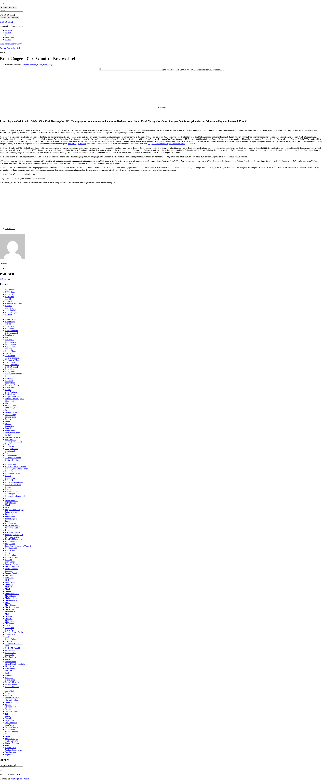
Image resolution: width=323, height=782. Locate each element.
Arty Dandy (10, 321)
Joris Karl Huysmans (13, 539)
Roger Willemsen (12, 682)
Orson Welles (10, 639)
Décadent (9, 378)
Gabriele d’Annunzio (13, 442)
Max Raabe (9, 609)
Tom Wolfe (9, 725)
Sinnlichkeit (10, 702)
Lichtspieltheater (11, 569)
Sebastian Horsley (12, 698)
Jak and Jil (9, 514)
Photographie (10, 662)
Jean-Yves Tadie (11, 528)
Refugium (9, 677)
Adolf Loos (9, 299)
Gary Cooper (10, 444)
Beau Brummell (11, 331)
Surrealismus (10, 718)
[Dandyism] (5, 279)
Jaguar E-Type (11, 512)
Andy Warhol (10, 310)
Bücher (8, 33)
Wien (7, 745)
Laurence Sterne (11, 564)
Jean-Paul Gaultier (12, 525)
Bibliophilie (9, 340)
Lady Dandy (10, 562)
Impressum (9, 37)
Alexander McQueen (13, 303)
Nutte (7, 637)
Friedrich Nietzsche (13, 437)
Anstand (33, 65)
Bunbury (8, 349)
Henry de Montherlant (14, 482)
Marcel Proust (10, 596)
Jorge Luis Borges (12, 537)
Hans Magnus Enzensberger (16, 469)
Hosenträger (10, 494)
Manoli (8, 591)
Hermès (8, 487)
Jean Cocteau (10, 523)
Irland (7, 505)
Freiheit (8, 435)
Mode (7, 614)
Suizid (7, 716)
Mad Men (9, 584)
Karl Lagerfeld (11, 548)
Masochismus (10, 605)
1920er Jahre (10, 290)
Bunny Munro (10, 351)
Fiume (7, 421)
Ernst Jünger (48, 65)
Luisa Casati (10, 582)
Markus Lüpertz (11, 598)
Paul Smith (9, 655)
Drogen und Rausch (13, 396)
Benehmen (9, 335)
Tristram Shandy (11, 727)
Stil (6, 714)
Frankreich (9, 426)
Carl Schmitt (10, 229)
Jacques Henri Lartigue (14, 510)
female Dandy (10, 415)
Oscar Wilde (10, 641)
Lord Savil (9, 578)
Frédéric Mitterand (12, 433)
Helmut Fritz (10, 478)
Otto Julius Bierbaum (13, 643)
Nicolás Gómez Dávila (14, 632)
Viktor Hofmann (11, 732)
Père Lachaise (10, 657)
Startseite (8, 30)
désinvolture (10, 383)
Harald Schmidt (11, 471)
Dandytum (9, 35)
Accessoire (9, 297)
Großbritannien (11, 455)
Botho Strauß (10, 344)
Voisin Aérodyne (11, 738)
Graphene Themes (21, 779)
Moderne (8, 616)
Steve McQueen (11, 711)
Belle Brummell (11, 333)
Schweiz (8, 695)
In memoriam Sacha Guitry (11, 44)
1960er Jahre (10, 292)
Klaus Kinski (10, 550)
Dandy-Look (10, 371)
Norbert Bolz (10, 634)
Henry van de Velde (13, 485)
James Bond (10, 516)
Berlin (39, 65)
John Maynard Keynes (14, 535)
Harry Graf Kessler (12, 473)
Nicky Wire (9, 630)
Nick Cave (9, 628)
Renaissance (10, 680)
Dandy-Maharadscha (13, 374)
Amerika (8, 306)
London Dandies (11, 573)
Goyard (8, 453)
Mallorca (8, 587)
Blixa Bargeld (10, 342)
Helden (8, 476)
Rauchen (8, 675)
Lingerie (8, 571)
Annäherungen (11, 312)
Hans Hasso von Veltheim (15, 466)
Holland (8, 489)
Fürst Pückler (10, 439)
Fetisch (8, 419)
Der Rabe (9, 380)
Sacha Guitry (10, 691)
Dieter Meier (10, 387)
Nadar (7, 625)
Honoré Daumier (12, 491)
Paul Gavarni (10, 653)
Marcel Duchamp (12, 594)
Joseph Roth (10, 544)
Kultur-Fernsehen (12, 557)
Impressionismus (11, 500)
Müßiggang (9, 623)
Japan (7, 521)
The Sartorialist (11, 723)
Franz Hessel (10, 428)
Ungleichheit (10, 729)
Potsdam (8, 671)
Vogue (7, 736)
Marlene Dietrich (12, 600)
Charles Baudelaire (12, 358)
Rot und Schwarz (12, 687)
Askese (8, 324)
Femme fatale (10, 417)
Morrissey (9, 618)
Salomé (8, 693)
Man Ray (8, 589)
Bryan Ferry (10, 346)
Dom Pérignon (11, 392)
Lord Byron (10, 575)
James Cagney (11, 519)
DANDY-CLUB (7, 22)
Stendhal (8, 709)
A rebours (25, 65)
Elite (7, 403)
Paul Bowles (10, 650)
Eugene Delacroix (12, 412)
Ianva (7, 498)
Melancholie (10, 612)
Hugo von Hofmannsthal (15, 496)
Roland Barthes (11, 684)
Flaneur (8, 424)
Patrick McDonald (12, 648)
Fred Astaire (10, 430)
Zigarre (8, 754)
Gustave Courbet (12, 460)
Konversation (10, 555)
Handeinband (10, 464)
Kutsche (8, 559)
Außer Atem (10, 326)
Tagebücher (9, 720)
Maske (7, 603)
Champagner (10, 356)
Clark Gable (10, 362)
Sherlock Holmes (12, 700)
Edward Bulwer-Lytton (14, 399)
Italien (7, 507)
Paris (7, 646)
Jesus (7, 530)
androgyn (9, 308)
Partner (8, 39)
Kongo (8, 553)
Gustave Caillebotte (13, 458)
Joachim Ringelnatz (13, 532)
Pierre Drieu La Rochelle (15, 664)
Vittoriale (8, 734)
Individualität (10, 503)
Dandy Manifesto (12, 365)
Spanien (8, 704)
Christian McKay (12, 360)
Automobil (9, 328)
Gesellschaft (10, 451)
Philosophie (9, 659)
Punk (7, 673)
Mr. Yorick (9, 621)
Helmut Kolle (10, 480)
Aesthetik (9, 301)
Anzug (7, 317)
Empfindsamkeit (11, 405)
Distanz (8, 390)
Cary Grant (9, 353)
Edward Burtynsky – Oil (10, 48)
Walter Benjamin (11, 741)
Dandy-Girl (9, 369)
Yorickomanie (10, 752)
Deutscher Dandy (12, 385)
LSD (7, 580)
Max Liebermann (12, 607)
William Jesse (10, 748)
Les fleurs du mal (12, 566)
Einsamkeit (9, 401)
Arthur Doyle (10, 319)
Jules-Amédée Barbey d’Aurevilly (18, 546)
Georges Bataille (11, 449)
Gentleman (9, 446)
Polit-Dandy (10, 668)
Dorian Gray (10, 394)
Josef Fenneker (11, 541)
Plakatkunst (9, 666)
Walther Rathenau (12, 743)
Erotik (7, 410)
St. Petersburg (10, 707)
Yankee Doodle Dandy (14, 750)
